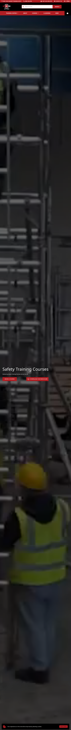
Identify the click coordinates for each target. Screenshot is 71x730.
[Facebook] (64, 1)
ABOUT (25, 13)
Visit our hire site (47, 1)
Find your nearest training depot (12, 1)
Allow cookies (63, 726)
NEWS (57, 13)
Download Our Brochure (38, 379)
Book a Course (10, 379)
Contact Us (59, 1)
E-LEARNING (47, 13)
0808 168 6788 (28, 1)
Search (57, 6)
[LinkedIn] (67, 1)
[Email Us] (68, 1)
